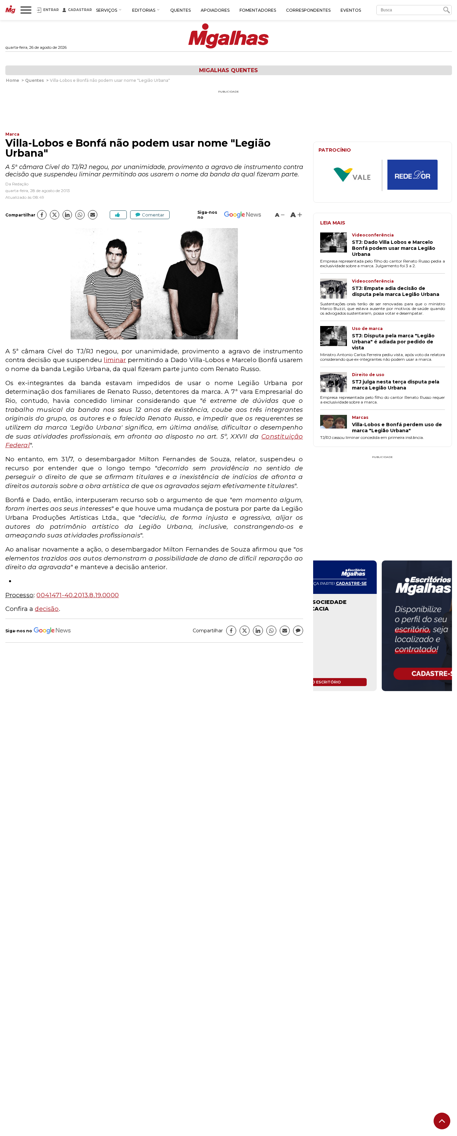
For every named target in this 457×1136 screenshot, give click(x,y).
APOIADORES (215, 10)
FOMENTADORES (258, 10)
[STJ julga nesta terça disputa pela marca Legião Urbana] (336, 382)
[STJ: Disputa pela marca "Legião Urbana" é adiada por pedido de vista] (336, 338)
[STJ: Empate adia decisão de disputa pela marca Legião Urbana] (336, 289)
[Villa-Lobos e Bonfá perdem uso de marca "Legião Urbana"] (336, 424)
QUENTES (180, 10)
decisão (47, 609)
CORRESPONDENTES (308, 10)
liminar (115, 360)
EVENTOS (351, 10)
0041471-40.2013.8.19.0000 (77, 595)
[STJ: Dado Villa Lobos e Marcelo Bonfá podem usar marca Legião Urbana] (336, 244)
